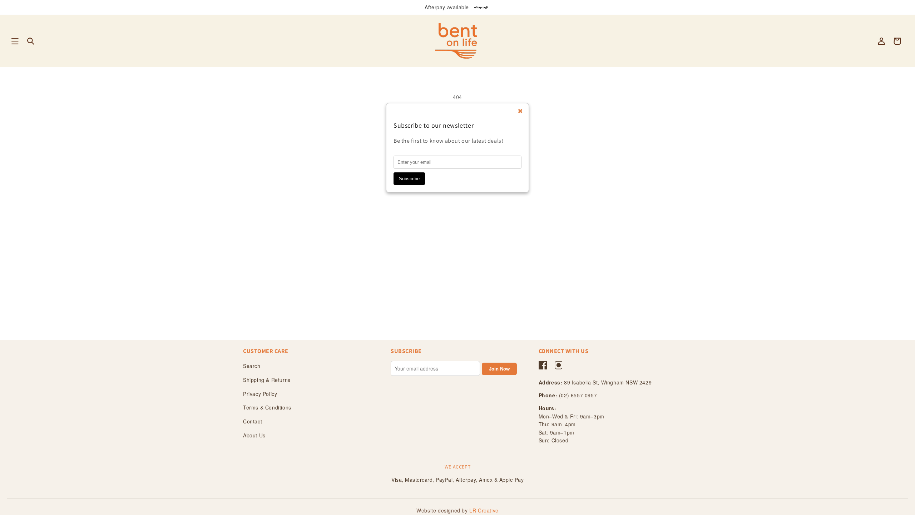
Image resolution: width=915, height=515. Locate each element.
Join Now (499, 369)
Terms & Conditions (267, 407)
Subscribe (409, 178)
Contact (252, 421)
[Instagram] (558, 365)
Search (252, 365)
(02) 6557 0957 (578, 395)
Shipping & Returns (267, 379)
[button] (15, 41)
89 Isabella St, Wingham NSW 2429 (608, 382)
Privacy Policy (260, 393)
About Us (254, 435)
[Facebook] (543, 365)
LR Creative (484, 510)
